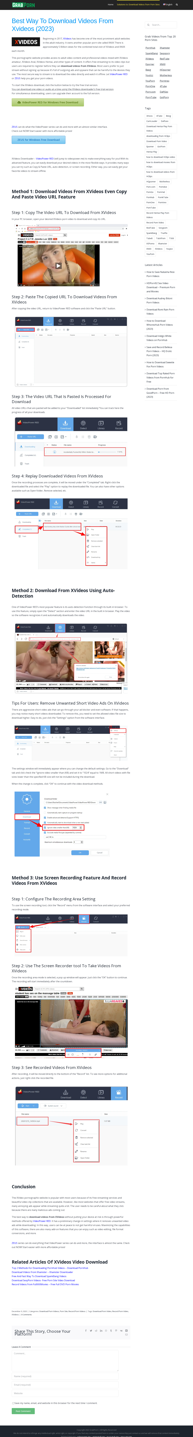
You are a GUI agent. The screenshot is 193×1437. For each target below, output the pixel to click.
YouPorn (150, 254)
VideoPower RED (119, 74)
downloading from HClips (158, 136)
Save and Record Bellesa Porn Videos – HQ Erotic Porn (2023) (159, 351)
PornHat (161, 192)
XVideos (67, 38)
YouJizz (169, 248)
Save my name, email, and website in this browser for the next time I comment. (56, 1403)
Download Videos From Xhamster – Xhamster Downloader (42, 1272)
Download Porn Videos (49, 1311)
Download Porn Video (102, 1311)
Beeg (168, 116)
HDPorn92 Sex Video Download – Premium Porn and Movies (161, 287)
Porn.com (150, 186)
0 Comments (26, 1314)
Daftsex (164, 121)
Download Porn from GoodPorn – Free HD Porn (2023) (160, 393)
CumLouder (151, 121)
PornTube (151, 207)
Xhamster (162, 243)
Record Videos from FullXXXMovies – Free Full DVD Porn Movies (45, 1284)
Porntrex (162, 202)
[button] (177, 4)
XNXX (148, 248)
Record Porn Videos (77, 1311)
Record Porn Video (120, 1311)
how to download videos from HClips (160, 174)
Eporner (150, 146)
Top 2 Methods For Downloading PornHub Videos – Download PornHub (50, 1268)
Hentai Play (151, 151)
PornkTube (163, 197)
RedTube (150, 227)
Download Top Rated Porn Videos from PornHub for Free (161, 377)
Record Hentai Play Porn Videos (157, 215)
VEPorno (150, 243)
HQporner (151, 181)
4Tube (159, 116)
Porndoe (163, 186)
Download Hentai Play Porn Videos (159, 128)
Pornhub (150, 197)
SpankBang (151, 233)
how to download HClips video (160, 157)
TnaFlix (164, 233)
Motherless (164, 181)
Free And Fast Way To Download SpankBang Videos (39, 1276)
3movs (149, 116)
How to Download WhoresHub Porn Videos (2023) (160, 325)
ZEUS (17, 78)
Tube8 (149, 238)
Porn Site (64, 1311)
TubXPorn (160, 238)
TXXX (171, 238)
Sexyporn (163, 227)
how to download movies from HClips (160, 164)
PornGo (149, 192)
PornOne (150, 202)
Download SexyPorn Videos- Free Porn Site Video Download (43, 1280)
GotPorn (161, 146)
